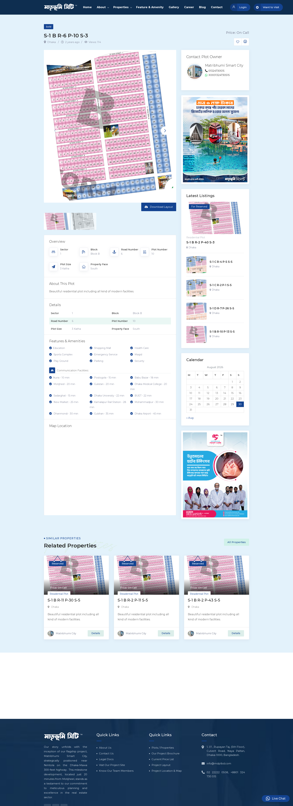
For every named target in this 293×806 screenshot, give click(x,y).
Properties (121, 7)
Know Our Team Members (116, 770)
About (101, 7)
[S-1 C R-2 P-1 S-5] (196, 287)
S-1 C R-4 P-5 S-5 (221, 261)
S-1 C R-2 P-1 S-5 (221, 285)
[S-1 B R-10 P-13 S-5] (196, 334)
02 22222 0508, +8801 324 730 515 (226, 774)
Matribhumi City (66, 633)
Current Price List (163, 759)
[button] (165, 130)
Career (189, 7)
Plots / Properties (163, 747)
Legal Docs (106, 759)
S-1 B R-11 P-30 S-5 (64, 600)
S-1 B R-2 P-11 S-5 (133, 600)
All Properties (236, 542)
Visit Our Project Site (112, 765)
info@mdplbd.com (219, 763)
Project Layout (161, 765)
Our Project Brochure (166, 753)
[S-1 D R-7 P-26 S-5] (196, 311)
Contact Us (106, 753)
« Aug (189, 417)
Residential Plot (195, 237)
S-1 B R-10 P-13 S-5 (222, 331)
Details (95, 633)
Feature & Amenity (150, 7)
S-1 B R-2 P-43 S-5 (204, 600)
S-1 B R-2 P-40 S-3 (200, 242)
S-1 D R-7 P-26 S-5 (222, 308)
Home (87, 7)
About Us (105, 747)
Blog (202, 7)
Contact (216, 7)
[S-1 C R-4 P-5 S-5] (196, 264)
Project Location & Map (167, 770)
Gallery (174, 7)
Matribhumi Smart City (224, 65)
